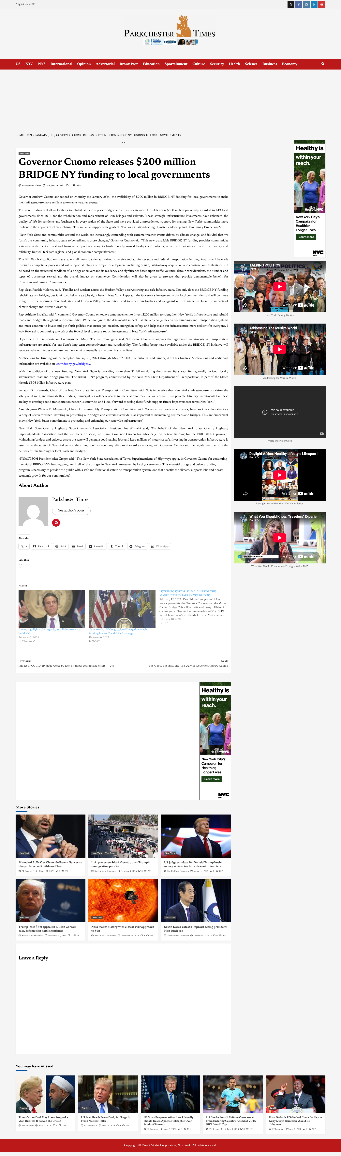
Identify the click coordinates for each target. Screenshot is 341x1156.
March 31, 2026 (46, 871)
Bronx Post (129, 64)
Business (269, 64)
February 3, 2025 (129, 871)
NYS (42, 64)
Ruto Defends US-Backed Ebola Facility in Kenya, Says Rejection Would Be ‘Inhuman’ (295, 1121)
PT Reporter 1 (28, 871)
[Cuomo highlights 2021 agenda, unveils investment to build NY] (52, 609)
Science (251, 64)
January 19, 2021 (55, 186)
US (18, 64)
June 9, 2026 (170, 1129)
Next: (188, 663)
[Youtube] (321, 4)
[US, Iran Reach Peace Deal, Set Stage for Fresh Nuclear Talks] (108, 1094)
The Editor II (28, 1125)
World (85, 1108)
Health (234, 64)
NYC (29, 64)
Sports (210, 1108)
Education (151, 64)
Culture (198, 64)
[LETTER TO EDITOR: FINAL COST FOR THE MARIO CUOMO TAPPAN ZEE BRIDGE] (194, 607)
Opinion (84, 64)
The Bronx (110, 853)
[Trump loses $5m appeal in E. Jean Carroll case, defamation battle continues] (50, 900)
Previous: (66, 663)
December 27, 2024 (130, 935)
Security (217, 64)
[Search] (322, 63)
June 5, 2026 (295, 1129)
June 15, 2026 (45, 1125)
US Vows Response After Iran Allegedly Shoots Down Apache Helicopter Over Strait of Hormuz (168, 1121)
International (61, 64)
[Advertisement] (170, 99)
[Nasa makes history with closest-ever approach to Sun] (123, 900)
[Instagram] (306, 4)
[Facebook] (298, 4)
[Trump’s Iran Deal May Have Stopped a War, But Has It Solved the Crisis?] (45, 1094)
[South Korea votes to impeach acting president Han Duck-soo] (196, 900)
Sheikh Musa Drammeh (105, 871)
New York (24, 153)
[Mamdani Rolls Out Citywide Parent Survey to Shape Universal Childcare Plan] (50, 836)
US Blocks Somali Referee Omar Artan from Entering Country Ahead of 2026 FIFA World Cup (231, 1121)
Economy (289, 64)
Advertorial (105, 64)
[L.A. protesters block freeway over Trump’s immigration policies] (123, 836)
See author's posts (71, 510)
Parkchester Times (31, 186)
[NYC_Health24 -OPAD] (215, 740)
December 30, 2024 (57, 935)
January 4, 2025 (201, 871)
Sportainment (176, 64)
